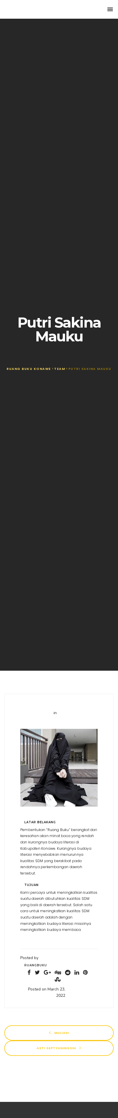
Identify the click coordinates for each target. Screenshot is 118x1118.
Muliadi (61, 1032)
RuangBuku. (27, 9)
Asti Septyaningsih (57, 1047)
